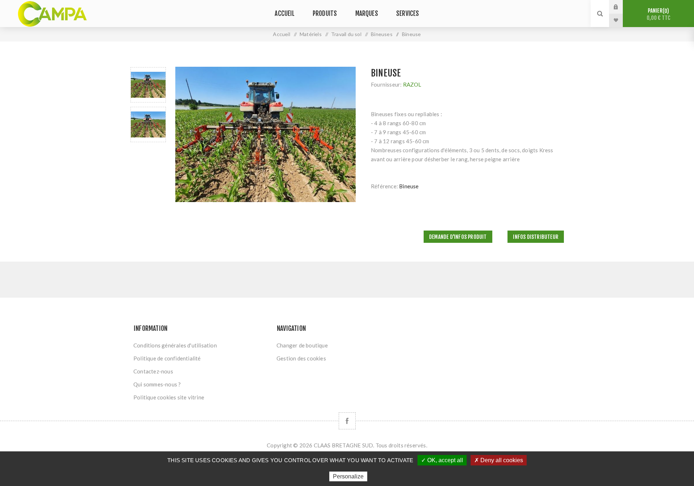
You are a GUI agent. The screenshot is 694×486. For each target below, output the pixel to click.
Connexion (621, 7)
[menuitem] (201, 345)
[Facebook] (347, 420)
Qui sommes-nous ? (157, 384)
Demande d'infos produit (458, 236)
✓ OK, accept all (442, 460)
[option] (148, 85)
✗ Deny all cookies (498, 460)
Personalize (348, 476)
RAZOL (412, 84)
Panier (659, 14)
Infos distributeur (535, 236)
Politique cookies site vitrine (168, 397)
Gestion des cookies (301, 358)
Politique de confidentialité (167, 358)
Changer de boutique (302, 345)
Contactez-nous (153, 371)
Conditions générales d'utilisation (175, 345)
